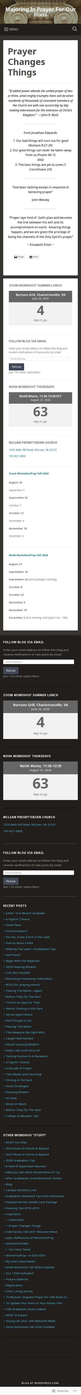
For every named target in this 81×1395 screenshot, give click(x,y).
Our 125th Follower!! (20, 1273)
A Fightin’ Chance (18, 919)
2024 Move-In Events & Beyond (27, 1148)
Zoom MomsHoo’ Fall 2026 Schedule (30, 1327)
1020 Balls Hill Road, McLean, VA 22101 (33, 450)
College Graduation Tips (22, 1116)
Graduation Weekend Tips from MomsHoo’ (35, 1196)
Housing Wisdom (17, 1092)
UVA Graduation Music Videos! (26, 1309)
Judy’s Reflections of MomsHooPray (30, 1238)
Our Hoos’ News (20, 1249)
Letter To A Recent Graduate (25, 913)
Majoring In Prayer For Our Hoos (40, 12)
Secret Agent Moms (19, 1014)
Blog (9, 1184)
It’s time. (11, 1098)
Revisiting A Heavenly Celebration (29, 978)
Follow (16, 367)
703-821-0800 (17, 456)
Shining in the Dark (19, 1080)
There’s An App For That (23, 1002)
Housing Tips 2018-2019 (22, 1208)
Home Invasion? (17, 931)
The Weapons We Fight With (25, 1032)
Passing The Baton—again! (24, 990)
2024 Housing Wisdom (21, 967)
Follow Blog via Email (28, 341)
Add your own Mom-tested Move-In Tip (33, 1172)
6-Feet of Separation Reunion (26, 1166)
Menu (13, 29)
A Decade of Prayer (19, 1068)
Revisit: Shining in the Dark (24, 1008)
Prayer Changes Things (25, 1226)
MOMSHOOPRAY (17, 1243)
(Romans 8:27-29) (40, 145)
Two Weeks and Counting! (23, 1074)
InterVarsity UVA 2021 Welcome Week (31, 1232)
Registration (14, 1285)
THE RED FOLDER (18, 973)
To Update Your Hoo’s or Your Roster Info (34, 1303)
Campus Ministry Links (21, 1190)
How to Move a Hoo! (19, 943)
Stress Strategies (17, 1086)
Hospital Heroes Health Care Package (31, 1202)
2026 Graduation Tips (20, 1160)
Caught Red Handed (19, 1038)
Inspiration (13, 1214)
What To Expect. (17, 1315)
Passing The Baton (18, 1026)
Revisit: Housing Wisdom (22, 1044)
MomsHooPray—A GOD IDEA (25, 1255)
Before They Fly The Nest (23, 996)
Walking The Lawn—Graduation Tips (31, 949)
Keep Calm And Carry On (23, 1050)
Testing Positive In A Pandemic (27, 1056)
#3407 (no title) (16, 1142)
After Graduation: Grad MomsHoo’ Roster (34, 1178)
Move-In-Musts (16, 1104)
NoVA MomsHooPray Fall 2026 (28, 555)
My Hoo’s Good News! (20, 1261)
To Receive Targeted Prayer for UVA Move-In (36, 1297)
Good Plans (13, 925)
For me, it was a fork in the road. (28, 937)
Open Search (74, 29)
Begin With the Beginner (23, 961)
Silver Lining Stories (19, 1291)
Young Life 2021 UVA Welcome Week (31, 1321)
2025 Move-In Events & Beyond (27, 1154)
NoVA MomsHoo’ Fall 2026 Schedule (30, 1267)
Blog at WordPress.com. (41, 1383)
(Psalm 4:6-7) (46, 155)
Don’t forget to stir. (19, 1020)
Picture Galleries (17, 1279)
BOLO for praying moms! (23, 984)
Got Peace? (13, 955)
